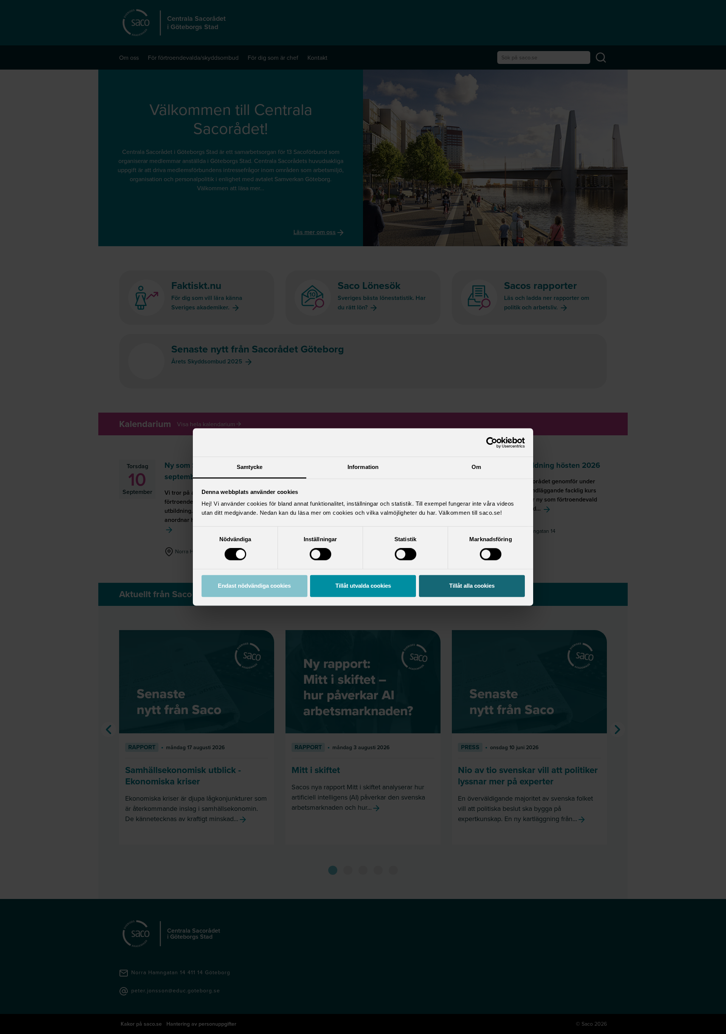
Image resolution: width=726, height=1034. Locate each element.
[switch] (320, 554)
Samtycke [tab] (250, 467)
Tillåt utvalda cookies (363, 585)
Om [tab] (476, 467)
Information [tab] (363, 467)
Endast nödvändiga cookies (254, 585)
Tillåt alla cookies (472, 585)
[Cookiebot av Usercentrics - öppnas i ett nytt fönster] (492, 442)
